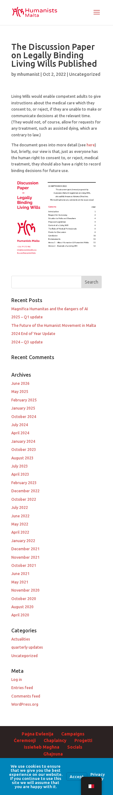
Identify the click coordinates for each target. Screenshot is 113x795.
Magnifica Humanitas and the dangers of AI (49, 309)
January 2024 (23, 441)
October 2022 (23, 499)
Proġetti (83, 740)
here (91, 145)
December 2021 (25, 549)
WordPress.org (24, 704)
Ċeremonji (25, 740)
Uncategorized (84, 74)
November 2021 (25, 557)
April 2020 (20, 615)
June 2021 (20, 574)
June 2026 (20, 383)
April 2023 (20, 474)
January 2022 (23, 541)
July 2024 (19, 425)
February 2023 (24, 483)
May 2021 (19, 582)
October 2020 (23, 599)
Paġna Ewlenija (37, 733)
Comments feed (25, 696)
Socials (74, 747)
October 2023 (23, 449)
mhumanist (28, 74)
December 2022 (25, 491)
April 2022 (20, 532)
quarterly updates (27, 647)
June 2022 (20, 516)
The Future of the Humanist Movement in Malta (53, 325)
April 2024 (20, 433)
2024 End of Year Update (33, 334)
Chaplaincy (55, 740)
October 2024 (23, 417)
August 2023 (22, 458)
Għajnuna (53, 753)
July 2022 (19, 507)
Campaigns (72, 733)
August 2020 (22, 607)
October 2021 (23, 565)
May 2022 (19, 524)
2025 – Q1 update (27, 317)
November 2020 (25, 590)
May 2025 (19, 392)
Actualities (20, 639)
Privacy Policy (97, 776)
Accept (77, 776)
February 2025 (24, 400)
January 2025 (23, 408)
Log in (16, 679)
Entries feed (22, 688)
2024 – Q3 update (27, 342)
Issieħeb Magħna (41, 747)
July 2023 (19, 466)
